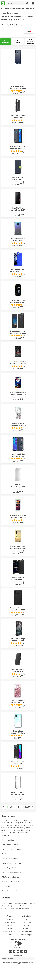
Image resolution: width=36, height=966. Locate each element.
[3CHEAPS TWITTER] (18, 952)
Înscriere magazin (26, 935)
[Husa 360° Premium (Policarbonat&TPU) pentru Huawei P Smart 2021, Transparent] (18, 475)
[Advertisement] (18, 73)
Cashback (26, 929)
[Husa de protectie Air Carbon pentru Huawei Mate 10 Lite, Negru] (18, 321)
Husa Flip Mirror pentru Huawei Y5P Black (18, 210)
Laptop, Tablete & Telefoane (11, 872)
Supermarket (6, 886)
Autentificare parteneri (26, 932)
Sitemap (26, 925)
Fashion (4, 854)
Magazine (9, 929)
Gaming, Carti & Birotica (10, 859)
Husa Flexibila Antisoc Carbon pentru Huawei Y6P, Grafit (18, 88)
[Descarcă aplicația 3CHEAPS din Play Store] (20, 945)
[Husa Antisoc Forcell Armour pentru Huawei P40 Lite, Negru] (18, 106)
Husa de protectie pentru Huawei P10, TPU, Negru (18, 579)
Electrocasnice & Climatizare (11, 849)
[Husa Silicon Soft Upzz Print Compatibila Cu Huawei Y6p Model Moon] (18, 383)
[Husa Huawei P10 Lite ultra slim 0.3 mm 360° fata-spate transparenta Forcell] (18, 506)
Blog (26, 919)
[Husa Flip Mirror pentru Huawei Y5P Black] (18, 198)
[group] (28, 31)
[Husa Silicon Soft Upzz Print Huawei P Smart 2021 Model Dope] (18, 352)
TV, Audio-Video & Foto (10, 891)
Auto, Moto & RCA (8, 840)
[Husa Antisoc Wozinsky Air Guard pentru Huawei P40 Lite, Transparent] (18, 721)
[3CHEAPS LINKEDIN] (25, 952)
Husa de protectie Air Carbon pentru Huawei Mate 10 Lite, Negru (18, 333)
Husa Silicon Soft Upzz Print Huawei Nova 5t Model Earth (18, 302)
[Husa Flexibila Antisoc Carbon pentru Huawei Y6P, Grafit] (18, 57)
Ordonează (20, 25)
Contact (9, 935)
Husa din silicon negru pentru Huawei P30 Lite (18, 610)
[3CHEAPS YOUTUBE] (10, 952)
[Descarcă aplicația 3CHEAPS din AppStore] (16, 945)
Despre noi (9, 919)
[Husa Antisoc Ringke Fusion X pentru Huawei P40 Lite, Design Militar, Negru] (18, 629)
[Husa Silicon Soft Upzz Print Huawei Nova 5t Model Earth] (18, 290)
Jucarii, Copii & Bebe (9, 868)
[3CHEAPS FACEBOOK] (14, 952)
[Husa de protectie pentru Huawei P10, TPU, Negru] (18, 567)
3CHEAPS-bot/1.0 (9, 932)
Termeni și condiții (9, 925)
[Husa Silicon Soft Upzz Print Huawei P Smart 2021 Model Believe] (18, 536)
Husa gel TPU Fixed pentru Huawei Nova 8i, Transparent (18, 795)
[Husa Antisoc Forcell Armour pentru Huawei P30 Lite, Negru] (18, 752)
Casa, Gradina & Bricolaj (10, 845)
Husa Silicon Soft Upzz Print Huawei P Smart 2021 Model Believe (18, 548)
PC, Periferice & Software (10, 877)
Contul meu (27, 922)
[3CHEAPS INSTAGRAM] (21, 952)
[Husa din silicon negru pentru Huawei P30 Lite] (18, 598)
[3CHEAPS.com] (3, 3)
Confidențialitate (9, 922)
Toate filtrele (7, 25)
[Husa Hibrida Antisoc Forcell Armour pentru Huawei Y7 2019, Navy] (18, 136)
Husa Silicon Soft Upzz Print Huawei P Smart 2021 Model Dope (18, 364)
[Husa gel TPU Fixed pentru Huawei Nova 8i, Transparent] (18, 782)
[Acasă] (2, 8)
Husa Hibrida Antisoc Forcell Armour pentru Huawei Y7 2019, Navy (18, 148)
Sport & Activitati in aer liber (11, 882)
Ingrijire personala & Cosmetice (12, 863)
